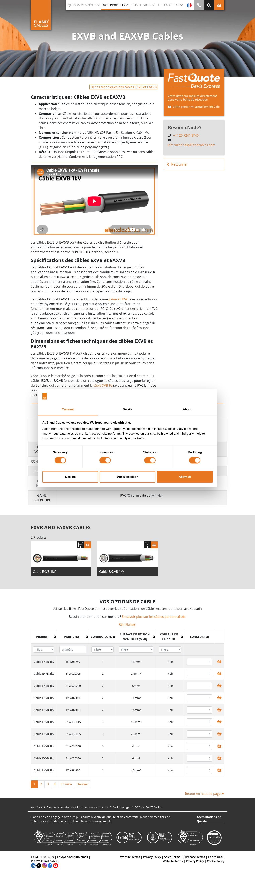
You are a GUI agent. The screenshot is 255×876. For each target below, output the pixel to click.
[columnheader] (44, 637)
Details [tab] (127, 409)
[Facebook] (50, 865)
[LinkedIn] (33, 865)
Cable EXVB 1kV (44, 571)
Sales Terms (172, 857)
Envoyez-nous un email (72, 857)
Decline (70, 477)
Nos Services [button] (141, 5)
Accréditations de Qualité (209, 819)
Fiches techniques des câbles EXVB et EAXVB (124, 87)
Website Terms (130, 857)
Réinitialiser (127, 624)
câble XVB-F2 (102, 385)
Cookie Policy (215, 861)
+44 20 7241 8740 (186, 135)
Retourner (179, 164)
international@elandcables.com (191, 145)
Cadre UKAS (216, 857)
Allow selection (127, 477)
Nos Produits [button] (114, 5)
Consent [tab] (68, 409)
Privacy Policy (152, 857)
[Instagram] (44, 865)
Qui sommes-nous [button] (82, 5)
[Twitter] (38, 865)
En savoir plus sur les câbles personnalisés (154, 616)
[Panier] (87, 544)
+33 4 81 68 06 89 (42, 857)
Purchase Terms (194, 857)
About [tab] (187, 409)
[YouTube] (55, 865)
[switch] (105, 460)
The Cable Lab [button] (168, 5)
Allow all (185, 477)
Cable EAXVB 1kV (111, 571)
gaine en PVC (118, 299)
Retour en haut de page (203, 793)
